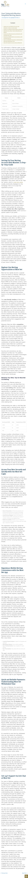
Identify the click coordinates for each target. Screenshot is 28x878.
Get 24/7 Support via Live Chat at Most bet (13, 42)
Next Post (24, 873)
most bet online (18, 182)
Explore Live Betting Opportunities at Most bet (13, 29)
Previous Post (4, 873)
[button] (26, 876)
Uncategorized (5, 17)
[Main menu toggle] (25, 4)
